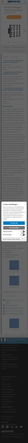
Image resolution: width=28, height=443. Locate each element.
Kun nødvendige (14, 227)
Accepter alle (14, 223)
